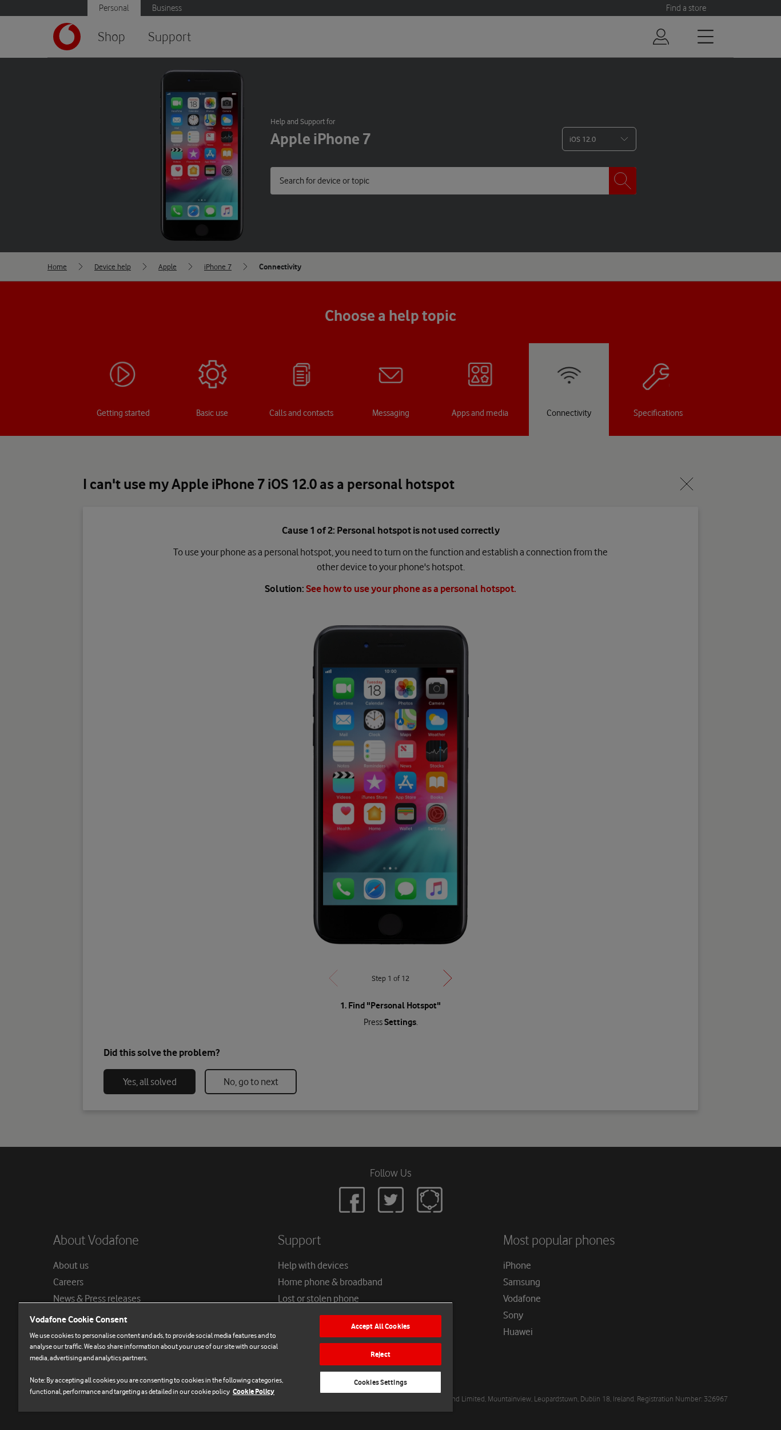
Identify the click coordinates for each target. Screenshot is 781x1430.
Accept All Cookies (380, 1326)
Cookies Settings (380, 1382)
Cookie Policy (253, 1391)
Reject (380, 1354)
